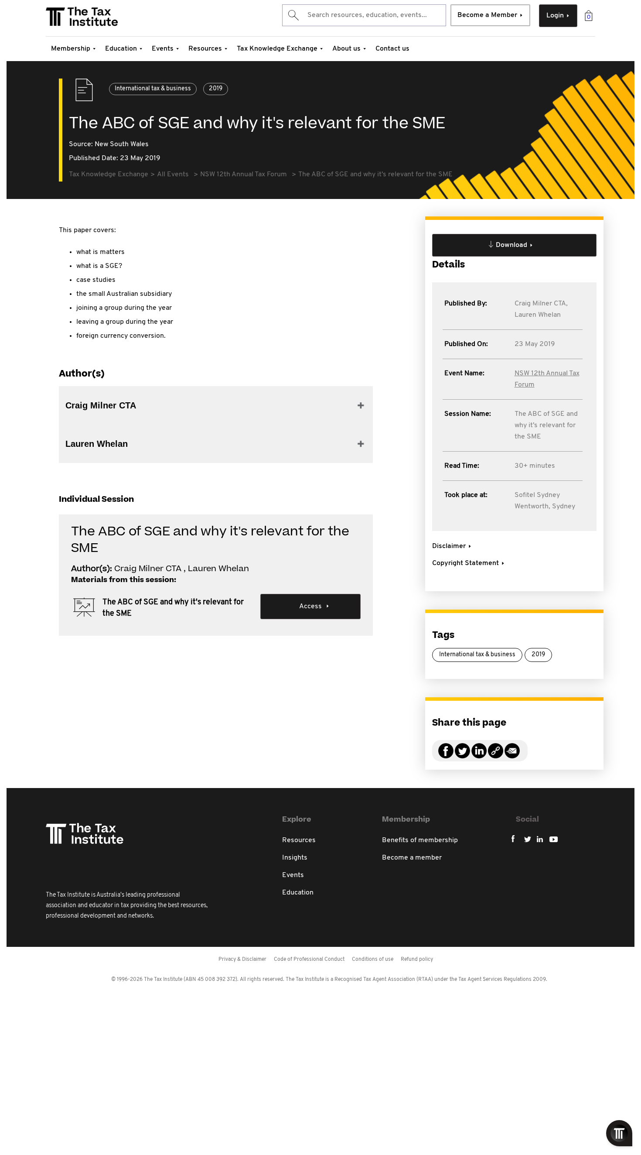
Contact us (392, 48)
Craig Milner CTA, (541, 303)
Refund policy (417, 959)
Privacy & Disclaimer (242, 959)
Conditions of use (372, 959)
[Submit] (293, 15)
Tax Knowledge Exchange (277, 48)
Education (121, 48)
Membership (70, 48)
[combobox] (364, 15)
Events (163, 48)
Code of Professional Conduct (309, 959)
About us (346, 48)
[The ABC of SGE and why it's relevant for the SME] (495, 756)
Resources (205, 48)
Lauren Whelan (538, 315)
